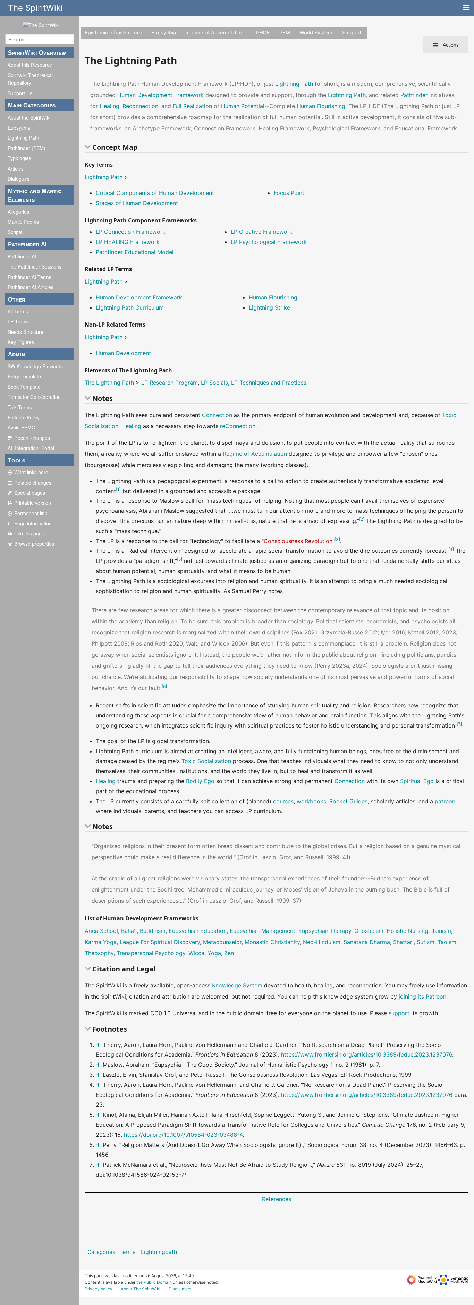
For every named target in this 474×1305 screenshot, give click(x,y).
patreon (445, 801)
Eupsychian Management (262, 930)
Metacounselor (222, 941)
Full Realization (192, 105)
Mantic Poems (23, 221)
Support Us (20, 93)
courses (283, 801)
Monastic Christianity (272, 941)
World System (315, 33)
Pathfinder (414, 94)
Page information (33, 523)
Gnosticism (368, 930)
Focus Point (289, 192)
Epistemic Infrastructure (113, 33)
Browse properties (34, 543)
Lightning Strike (269, 307)
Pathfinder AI (22, 256)
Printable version (32, 502)
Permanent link (30, 513)
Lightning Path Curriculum (130, 307)
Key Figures (21, 341)
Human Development (123, 353)
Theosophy (99, 953)
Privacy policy (98, 1288)
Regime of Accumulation (214, 33)
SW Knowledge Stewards (35, 366)
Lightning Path (23, 137)
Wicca (196, 953)
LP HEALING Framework (128, 241)
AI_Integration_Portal (31, 447)
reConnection (237, 425)
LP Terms (18, 321)
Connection (217, 414)
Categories (101, 1252)
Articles (16, 168)
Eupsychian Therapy (324, 930)
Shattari (403, 941)
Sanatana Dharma (367, 941)
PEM (284, 33)
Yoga (214, 953)
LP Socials (214, 382)
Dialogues (18, 178)
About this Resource (30, 64)
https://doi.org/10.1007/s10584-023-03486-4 (183, 1134)
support (399, 1013)
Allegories (18, 211)
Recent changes (32, 437)
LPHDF (261, 33)
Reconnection (140, 105)
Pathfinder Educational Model (134, 251)
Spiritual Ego (417, 781)
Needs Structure (25, 331)
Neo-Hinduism (321, 941)
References (276, 1199)
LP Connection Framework (131, 231)
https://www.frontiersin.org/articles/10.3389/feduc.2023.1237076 (366, 1054)
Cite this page (29, 533)
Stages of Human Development (137, 202)
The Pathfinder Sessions (34, 266)
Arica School (101, 930)
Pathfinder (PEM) (26, 148)
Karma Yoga (101, 941)
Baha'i (129, 930)
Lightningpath (159, 1251)
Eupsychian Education (198, 930)
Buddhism (153, 930)
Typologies (19, 158)
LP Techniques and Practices (268, 382)
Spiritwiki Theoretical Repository (30, 79)
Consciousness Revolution (298, 540)
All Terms (18, 311)
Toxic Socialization (206, 760)
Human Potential (242, 105)
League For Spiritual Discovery (160, 941)
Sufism (425, 941)
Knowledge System (237, 985)
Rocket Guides (348, 801)
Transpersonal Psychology (151, 953)
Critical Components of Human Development (155, 192)
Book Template (24, 386)
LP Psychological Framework (269, 241)
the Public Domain (154, 1282)
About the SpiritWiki (29, 117)
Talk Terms (20, 407)
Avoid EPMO (21, 427)
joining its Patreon (422, 996)
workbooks (311, 801)
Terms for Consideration (34, 396)
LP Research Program (169, 382)
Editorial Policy (24, 417)
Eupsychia (19, 127)
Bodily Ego (200, 781)
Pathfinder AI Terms (29, 276)
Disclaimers (180, 1288)
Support (351, 33)
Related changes (32, 482)
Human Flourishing (321, 105)
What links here (31, 472)
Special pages (29, 492)
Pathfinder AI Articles (30, 287)
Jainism (441, 930)
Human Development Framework (160, 94)
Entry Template (24, 376)
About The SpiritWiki (140, 1288)
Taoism (447, 941)
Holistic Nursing (407, 930)
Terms (127, 1251)
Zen (229, 953)
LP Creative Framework (262, 231)
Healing (109, 105)
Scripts (15, 232)
